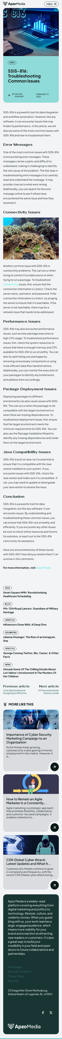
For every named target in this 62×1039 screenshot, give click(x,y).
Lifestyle (10, 620)
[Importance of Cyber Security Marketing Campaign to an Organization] (31, 719)
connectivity (10, 284)
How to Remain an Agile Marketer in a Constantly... (26, 801)
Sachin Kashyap (19, 95)
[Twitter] (51, 1013)
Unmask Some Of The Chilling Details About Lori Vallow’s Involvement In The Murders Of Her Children (29, 673)
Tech (12, 62)
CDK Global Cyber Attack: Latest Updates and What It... (28, 862)
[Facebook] (43, 1013)
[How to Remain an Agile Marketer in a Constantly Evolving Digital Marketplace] (31, 784)
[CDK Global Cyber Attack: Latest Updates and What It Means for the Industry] (31, 845)
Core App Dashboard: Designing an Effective (15, 691)
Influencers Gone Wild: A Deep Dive (25, 624)
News (8, 664)
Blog (8, 604)
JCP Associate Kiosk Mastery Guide (48, 691)
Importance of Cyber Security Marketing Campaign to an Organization (29, 738)
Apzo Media (44, 567)
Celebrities (11, 632)
